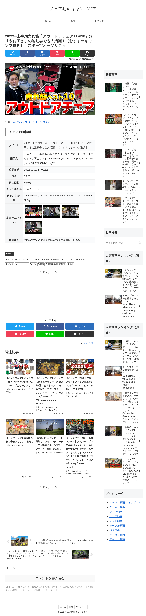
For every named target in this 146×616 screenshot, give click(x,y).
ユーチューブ (23, 264)
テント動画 (116, 521)
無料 (71, 264)
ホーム (63, 607)
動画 (42, 264)
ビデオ (10, 264)
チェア (10, 254)
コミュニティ (69, 260)
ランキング (81, 607)
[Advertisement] (50, 295)
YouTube (18, 122)
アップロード (34, 260)
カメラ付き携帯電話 (51, 260)
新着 (71, 607)
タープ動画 (116, 511)
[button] (140, 242)
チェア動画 (116, 516)
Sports (10, 260)
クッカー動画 (117, 507)
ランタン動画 (117, 534)
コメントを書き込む (50, 578)
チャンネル (83, 260)
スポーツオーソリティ (37, 122)
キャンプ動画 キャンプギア (125, 502)
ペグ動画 (115, 530)
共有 (34, 264)
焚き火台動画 (117, 539)
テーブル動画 (117, 525)
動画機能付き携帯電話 (56, 264)
